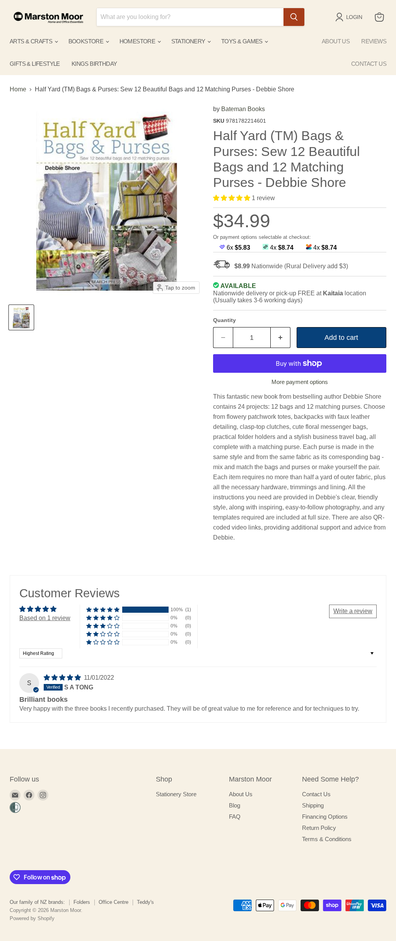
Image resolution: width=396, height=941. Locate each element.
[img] (63, 677)
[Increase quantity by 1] (280, 337)
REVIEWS (373, 41)
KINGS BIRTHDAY (94, 63)
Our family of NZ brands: (37, 902)
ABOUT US (336, 41)
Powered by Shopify (32, 918)
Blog (234, 805)
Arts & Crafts (32, 41)
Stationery (189, 41)
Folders (81, 902)
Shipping (313, 805)
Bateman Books (243, 109)
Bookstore (86, 41)
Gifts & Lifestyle (35, 63)
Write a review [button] (352, 611)
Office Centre (113, 902)
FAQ (235, 816)
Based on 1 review (44, 618)
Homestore (138, 41)
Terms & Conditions (327, 839)
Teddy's (145, 902)
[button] (232, 198)
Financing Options (325, 816)
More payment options (299, 382)
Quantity (224, 320)
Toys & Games (242, 41)
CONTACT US (368, 63)
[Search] (293, 17)
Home (18, 89)
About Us (241, 794)
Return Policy (319, 827)
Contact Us (316, 794)
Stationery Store (176, 794)
